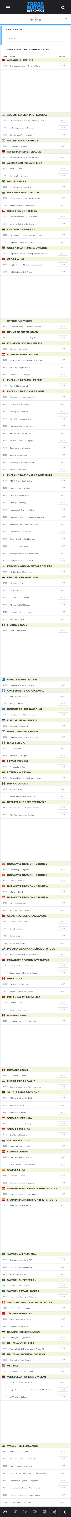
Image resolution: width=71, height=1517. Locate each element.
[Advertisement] (35, 91)
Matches (35, 19)
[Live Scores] (45, 1511)
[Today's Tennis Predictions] (25, 1511)
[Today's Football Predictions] (5, 1511)
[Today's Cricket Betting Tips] (15, 1511)
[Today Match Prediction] (35, 6)
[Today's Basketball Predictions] (35, 1511)
